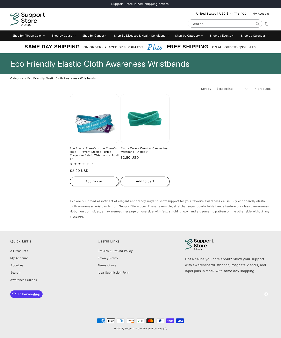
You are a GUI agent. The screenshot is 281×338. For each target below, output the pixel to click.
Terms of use (107, 265)
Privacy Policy (108, 258)
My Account (261, 13)
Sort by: (206, 88)
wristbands (103, 206)
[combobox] (225, 23)
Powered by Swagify (155, 328)
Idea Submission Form (114, 272)
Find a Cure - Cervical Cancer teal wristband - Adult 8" (144, 150)
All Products (19, 251)
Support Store (133, 328)
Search (15, 272)
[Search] (257, 23)
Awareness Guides (23, 280)
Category (16, 78)
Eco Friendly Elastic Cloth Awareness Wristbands (61, 78)
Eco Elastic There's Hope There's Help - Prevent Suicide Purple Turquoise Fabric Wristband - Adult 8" (94, 153)
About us (16, 265)
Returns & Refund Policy (115, 251)
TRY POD (240, 13)
